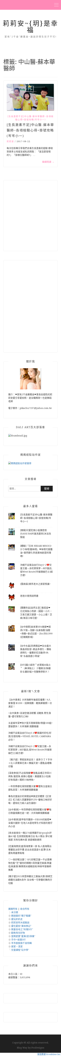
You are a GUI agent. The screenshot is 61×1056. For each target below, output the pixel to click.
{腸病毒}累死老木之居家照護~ (35, 584)
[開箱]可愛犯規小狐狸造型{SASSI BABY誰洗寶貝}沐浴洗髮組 (35, 533)
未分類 (14, 912)
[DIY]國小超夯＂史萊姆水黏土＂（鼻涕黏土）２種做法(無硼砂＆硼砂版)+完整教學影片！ (35, 668)
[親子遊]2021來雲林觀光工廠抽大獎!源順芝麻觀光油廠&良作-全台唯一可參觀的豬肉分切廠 (30, 879)
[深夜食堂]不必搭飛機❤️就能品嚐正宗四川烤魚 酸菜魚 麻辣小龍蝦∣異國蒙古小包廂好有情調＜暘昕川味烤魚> (29, 776)
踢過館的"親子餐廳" (21, 915)
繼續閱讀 (48, 162)
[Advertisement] (30, 215)
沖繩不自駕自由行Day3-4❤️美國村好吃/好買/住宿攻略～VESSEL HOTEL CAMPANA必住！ (29, 736)
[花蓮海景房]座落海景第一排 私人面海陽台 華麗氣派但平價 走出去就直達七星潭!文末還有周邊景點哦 (30, 849)
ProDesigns (37, 1047)
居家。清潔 (17, 946)
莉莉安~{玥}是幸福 (30, 27)
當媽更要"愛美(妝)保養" (23, 936)
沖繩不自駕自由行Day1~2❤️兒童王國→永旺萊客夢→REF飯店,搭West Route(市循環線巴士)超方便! (30, 749)
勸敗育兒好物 (18, 932)
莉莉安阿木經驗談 (20, 922)
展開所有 (12, 909)
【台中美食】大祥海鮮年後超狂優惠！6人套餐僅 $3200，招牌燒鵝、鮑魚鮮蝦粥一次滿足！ (30, 703)
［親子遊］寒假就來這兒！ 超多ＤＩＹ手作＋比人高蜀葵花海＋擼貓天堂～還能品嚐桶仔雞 (30, 763)
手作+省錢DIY (18, 939)
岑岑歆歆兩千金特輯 (21, 943)
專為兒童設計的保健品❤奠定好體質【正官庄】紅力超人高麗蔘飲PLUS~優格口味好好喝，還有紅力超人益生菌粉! (30, 799)
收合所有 (24, 909)
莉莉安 (10, 141)
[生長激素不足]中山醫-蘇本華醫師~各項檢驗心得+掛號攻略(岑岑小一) (30, 118)
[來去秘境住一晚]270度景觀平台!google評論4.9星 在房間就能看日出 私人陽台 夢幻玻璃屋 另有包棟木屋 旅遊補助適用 (30, 836)
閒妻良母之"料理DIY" (22, 929)
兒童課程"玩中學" (20, 950)
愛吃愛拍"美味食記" (21, 926)
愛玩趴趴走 (17, 919)
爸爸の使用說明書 (29, 595)
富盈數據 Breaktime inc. (49, 1054)
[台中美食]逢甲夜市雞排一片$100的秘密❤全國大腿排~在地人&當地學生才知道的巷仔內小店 (30, 823)
